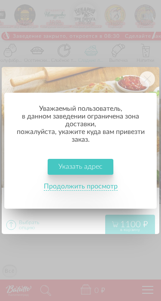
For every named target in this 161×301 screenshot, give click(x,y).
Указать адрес (80, 166)
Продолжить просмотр (81, 186)
